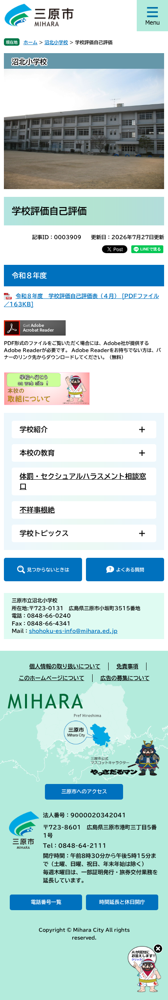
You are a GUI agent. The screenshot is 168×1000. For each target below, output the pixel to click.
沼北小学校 (56, 42)
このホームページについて (51, 678)
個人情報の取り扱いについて (64, 666)
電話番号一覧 (46, 902)
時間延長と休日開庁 (122, 902)
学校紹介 (34, 429)
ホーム (30, 42)
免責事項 (127, 666)
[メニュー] (152, 15)
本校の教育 (37, 452)
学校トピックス (44, 533)
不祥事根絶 (37, 509)
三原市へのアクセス (84, 791)
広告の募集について (125, 678)
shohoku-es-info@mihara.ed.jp (73, 631)
